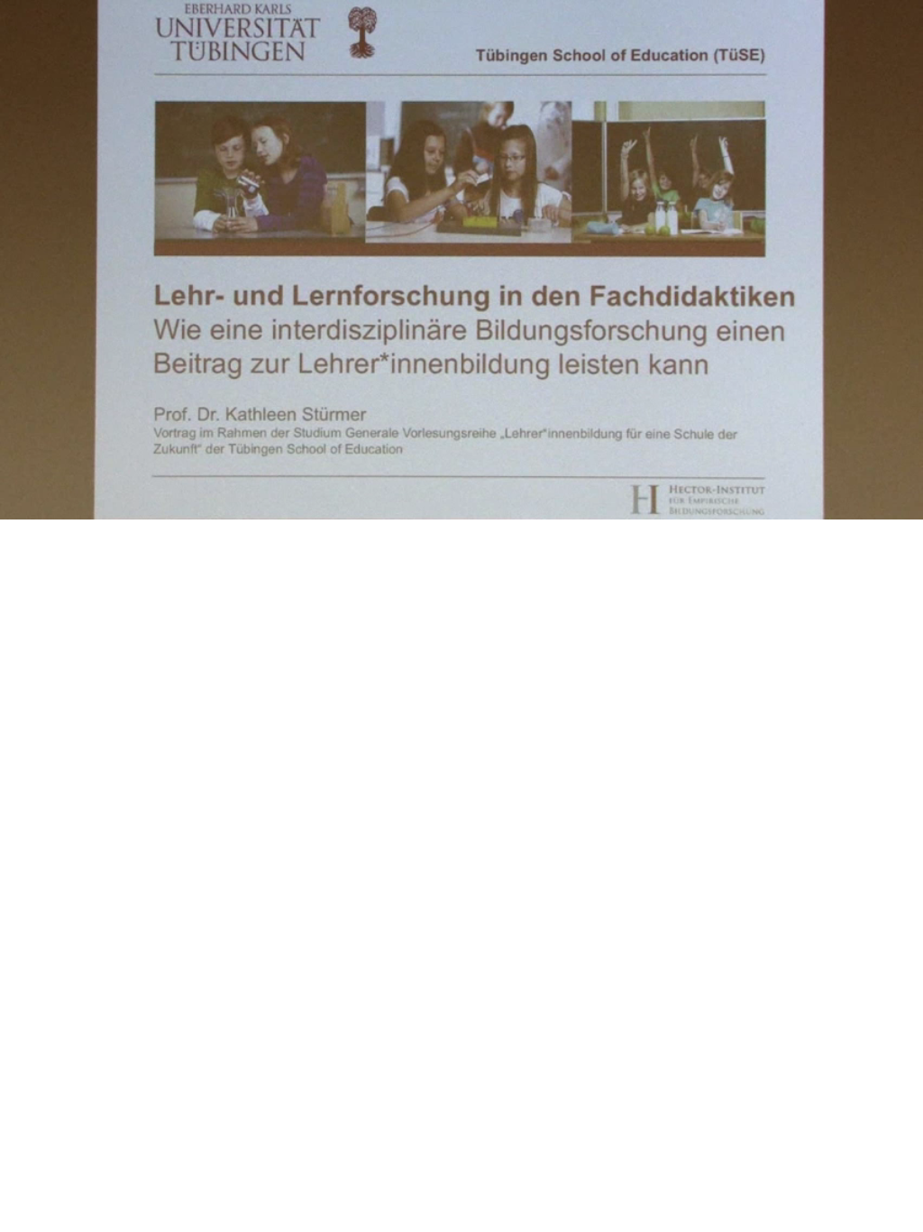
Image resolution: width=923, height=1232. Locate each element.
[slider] (441, 506)
